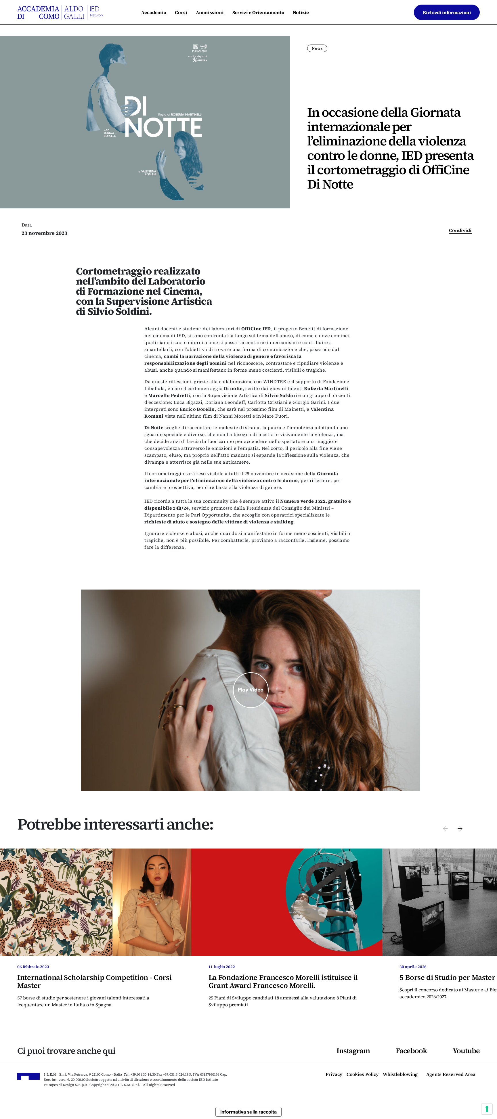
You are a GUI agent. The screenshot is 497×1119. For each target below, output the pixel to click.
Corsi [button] (181, 12)
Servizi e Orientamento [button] (258, 12)
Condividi (460, 230)
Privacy (334, 1074)
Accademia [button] (153, 12)
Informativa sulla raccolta (248, 1112)
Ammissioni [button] (210, 12)
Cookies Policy (363, 1074)
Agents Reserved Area (450, 1074)
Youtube (466, 1050)
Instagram (353, 1050)
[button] (445, 827)
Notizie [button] (301, 12)
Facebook (411, 1050)
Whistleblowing (400, 1074)
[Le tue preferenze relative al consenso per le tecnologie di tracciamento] (486, 1108)
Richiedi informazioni (447, 12)
